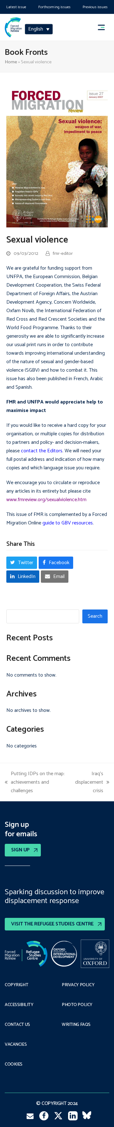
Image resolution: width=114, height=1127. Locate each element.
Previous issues (95, 7)
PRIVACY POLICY (78, 985)
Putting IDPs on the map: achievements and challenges (35, 782)
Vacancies (16, 1044)
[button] (104, 27)
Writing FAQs (76, 1024)
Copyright (16, 985)
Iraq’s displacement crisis (89, 782)
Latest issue (16, 7)
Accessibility (19, 1005)
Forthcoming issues (54, 7)
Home (11, 62)
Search (95, 616)
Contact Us (17, 1024)
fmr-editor (63, 253)
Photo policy (77, 1005)
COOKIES (13, 1064)
